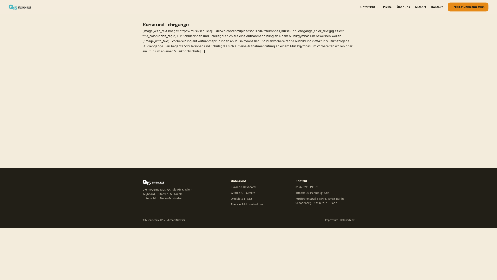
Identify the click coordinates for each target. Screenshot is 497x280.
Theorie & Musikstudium (247, 204)
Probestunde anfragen (468, 7)
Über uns (403, 7)
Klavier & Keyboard (243, 187)
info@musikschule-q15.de (312, 193)
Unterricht (367, 7)
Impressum (331, 220)
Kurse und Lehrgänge (165, 24)
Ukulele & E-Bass (242, 198)
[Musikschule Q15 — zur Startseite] (21, 7)
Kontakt (437, 7)
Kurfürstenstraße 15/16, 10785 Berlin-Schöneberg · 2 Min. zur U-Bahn (320, 201)
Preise (387, 7)
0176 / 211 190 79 (306, 187)
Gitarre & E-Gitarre (243, 193)
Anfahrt (420, 7)
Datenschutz (347, 220)
